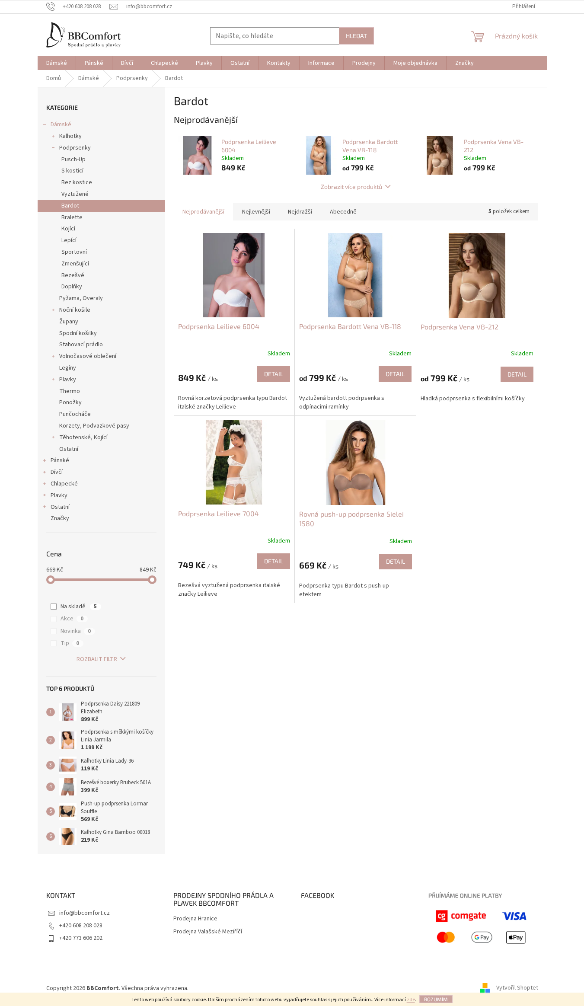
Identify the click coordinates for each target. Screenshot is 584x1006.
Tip (70, 643)
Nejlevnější (256, 212)
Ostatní (68, 449)
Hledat (356, 35)
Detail (273, 373)
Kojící (68, 228)
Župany (68, 321)
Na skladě (79, 606)
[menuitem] (57, 63)
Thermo (69, 391)
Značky (60, 518)
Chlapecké (64, 483)
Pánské (60, 460)
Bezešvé (72, 275)
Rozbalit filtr (97, 659)
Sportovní (74, 252)
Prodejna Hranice (195, 919)
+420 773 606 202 (80, 938)
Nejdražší (300, 212)
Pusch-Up (73, 159)
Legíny (67, 368)
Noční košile (74, 310)
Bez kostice (76, 182)
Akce (72, 618)
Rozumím (436, 999)
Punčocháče (75, 414)
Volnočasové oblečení (87, 356)
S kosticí (72, 170)
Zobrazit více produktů (351, 186)
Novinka (76, 631)
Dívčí (57, 472)
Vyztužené (75, 194)
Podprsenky (75, 148)
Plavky (67, 379)
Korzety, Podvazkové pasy (94, 426)
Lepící (69, 240)
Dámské (61, 124)
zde (411, 999)
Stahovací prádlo (81, 344)
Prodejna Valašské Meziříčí (207, 932)
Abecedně (343, 212)
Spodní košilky (78, 333)
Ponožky (70, 402)
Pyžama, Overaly (81, 298)
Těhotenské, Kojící (83, 437)
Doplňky (71, 286)
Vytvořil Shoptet (517, 988)
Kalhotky (70, 136)
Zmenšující (75, 263)
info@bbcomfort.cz (84, 913)
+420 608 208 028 (80, 925)
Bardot (70, 205)
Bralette (72, 217)
